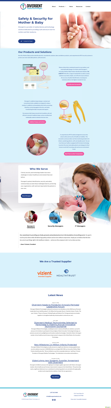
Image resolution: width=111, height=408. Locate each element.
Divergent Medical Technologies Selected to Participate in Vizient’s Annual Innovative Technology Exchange (55, 325)
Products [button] (61, 6)
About (54, 6)
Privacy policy (73, 399)
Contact (88, 6)
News (71, 6)
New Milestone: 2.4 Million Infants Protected (55, 344)
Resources (79, 6)
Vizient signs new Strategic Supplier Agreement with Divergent (55, 361)
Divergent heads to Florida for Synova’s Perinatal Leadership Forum (55, 306)
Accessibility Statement (81, 399)
